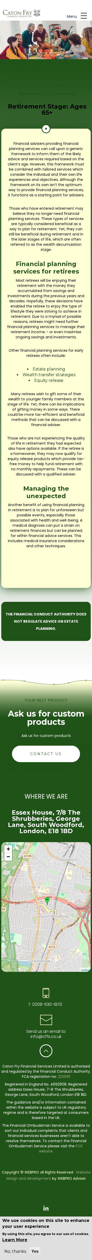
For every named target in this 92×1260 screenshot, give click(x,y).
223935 (64, 1076)
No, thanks (15, 1251)
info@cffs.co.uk (46, 1036)
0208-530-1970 (46, 1004)
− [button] (8, 856)
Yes (35, 1251)
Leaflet (85, 970)
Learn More (14, 1239)
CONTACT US (46, 754)
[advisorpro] (21, 13)
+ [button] (8, 849)
